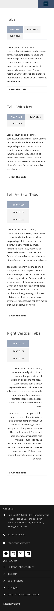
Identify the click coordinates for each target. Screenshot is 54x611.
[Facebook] (6, 554)
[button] (46, 3)
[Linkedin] (28, 554)
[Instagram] (13, 554)
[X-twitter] (21, 554)
